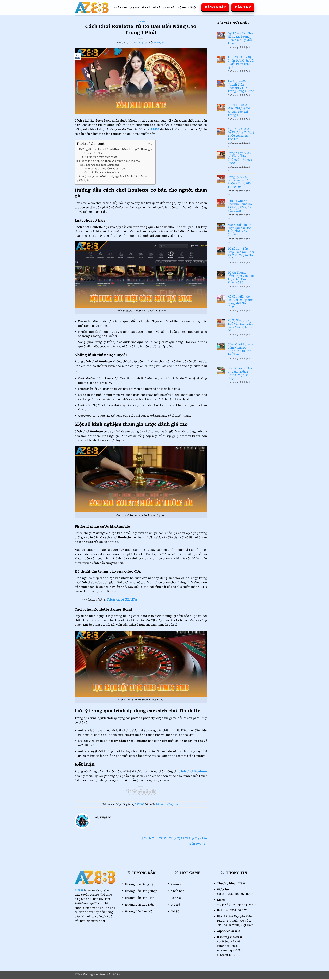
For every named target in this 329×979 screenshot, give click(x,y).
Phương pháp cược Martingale (101, 165)
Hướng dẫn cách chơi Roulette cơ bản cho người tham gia (115, 149)
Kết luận (84, 180)
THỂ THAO (120, 7)
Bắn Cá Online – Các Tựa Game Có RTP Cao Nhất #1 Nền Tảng (240, 205)
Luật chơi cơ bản (93, 153)
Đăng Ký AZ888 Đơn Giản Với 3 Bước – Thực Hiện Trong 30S (240, 182)
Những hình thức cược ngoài (100, 157)
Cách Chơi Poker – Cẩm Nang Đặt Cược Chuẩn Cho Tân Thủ (240, 349)
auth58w (159, 43)
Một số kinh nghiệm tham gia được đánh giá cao (109, 161)
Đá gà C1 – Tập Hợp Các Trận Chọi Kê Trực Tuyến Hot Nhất (241, 253)
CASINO (134, 7)
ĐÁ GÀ (157, 7)
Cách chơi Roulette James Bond (102, 172)
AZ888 (79, 890)
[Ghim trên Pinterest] (147, 792)
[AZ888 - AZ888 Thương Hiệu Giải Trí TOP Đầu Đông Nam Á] (92, 8)
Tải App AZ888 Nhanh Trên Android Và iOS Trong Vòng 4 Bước (241, 86)
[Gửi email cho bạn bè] (141, 792)
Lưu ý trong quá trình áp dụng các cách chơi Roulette (113, 176)
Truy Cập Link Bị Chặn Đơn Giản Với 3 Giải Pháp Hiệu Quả (241, 62)
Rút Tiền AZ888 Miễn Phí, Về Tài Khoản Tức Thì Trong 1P (239, 110)
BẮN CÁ (146, 7)
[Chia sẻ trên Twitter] (134, 792)
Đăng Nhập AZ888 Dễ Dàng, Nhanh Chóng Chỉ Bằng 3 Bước (240, 158)
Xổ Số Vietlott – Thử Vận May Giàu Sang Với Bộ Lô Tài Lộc (240, 325)
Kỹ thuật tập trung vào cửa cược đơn (105, 168)
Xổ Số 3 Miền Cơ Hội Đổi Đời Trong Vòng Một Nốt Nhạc (240, 301)
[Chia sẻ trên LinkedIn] (153, 792)
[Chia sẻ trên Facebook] (128, 792)
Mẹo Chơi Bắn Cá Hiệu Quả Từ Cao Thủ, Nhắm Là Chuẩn (239, 229)
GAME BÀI (169, 7)
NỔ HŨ (182, 7)
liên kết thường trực (167, 804)
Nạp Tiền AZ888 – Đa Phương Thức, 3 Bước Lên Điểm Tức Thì (241, 134)
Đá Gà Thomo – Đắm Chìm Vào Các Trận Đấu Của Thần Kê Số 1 (241, 277)
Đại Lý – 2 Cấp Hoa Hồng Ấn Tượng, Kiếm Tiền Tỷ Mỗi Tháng (240, 38)
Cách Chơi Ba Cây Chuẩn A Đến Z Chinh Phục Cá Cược (240, 373)
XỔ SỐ (192, 7)
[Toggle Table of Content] (148, 144)
